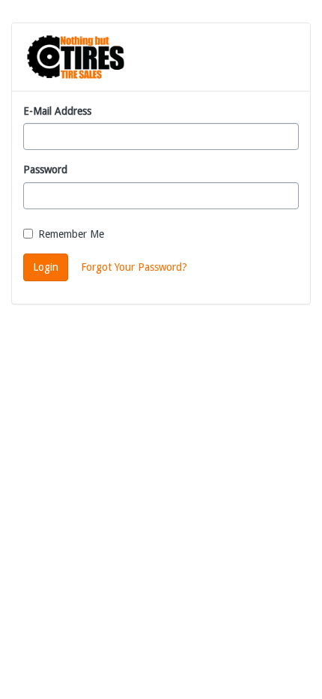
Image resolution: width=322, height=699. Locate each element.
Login (45, 267)
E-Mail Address (57, 111)
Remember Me (71, 234)
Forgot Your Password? (134, 267)
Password (45, 170)
